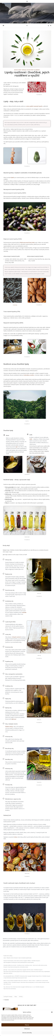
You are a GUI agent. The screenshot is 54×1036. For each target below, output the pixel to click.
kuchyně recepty (8, 996)
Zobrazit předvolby (27, 1032)
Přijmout (27, 1025)
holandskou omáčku (29, 375)
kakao (15, 837)
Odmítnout (27, 1028)
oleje (15, 996)
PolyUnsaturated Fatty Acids (27, 242)
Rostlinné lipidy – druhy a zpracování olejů (17, 479)
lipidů (12, 177)
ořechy (20, 996)
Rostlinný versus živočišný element (27, 70)
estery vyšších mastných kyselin (34, 106)
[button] (52, 1012)
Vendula (6, 999)
